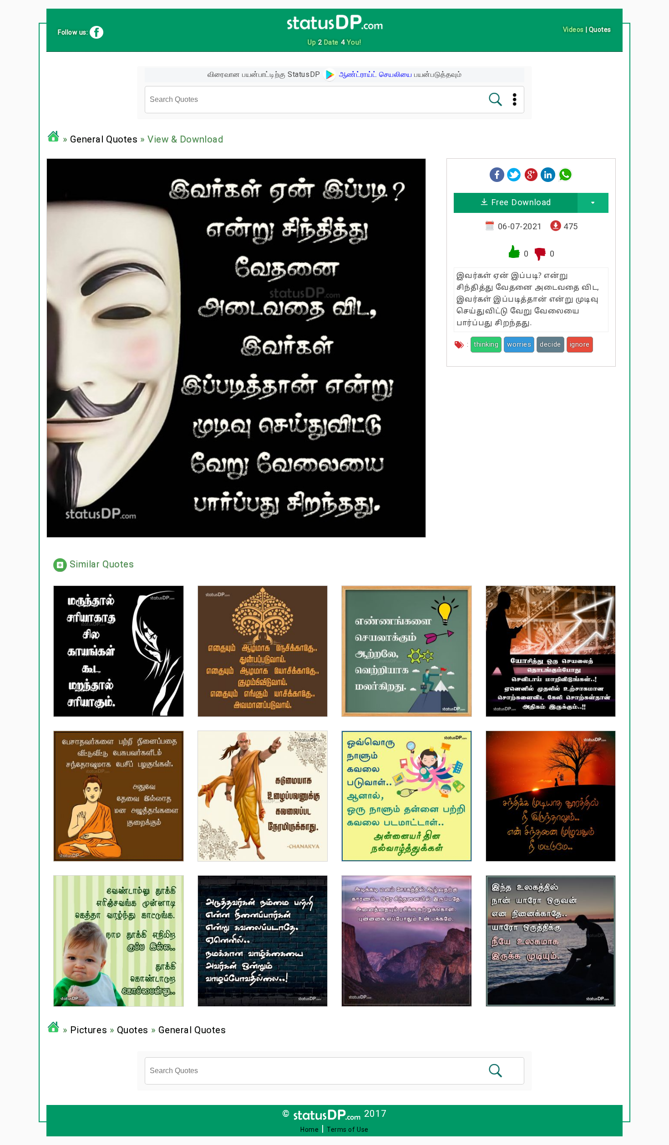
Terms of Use (348, 1129)
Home (309, 1129)
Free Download (519, 202)
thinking (486, 344)
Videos (573, 29)
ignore (580, 344)
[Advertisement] (531, 437)
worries (519, 344)
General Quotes (104, 139)
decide (550, 344)
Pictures (88, 1029)
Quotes (132, 1029)
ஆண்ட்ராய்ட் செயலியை (374, 74)
